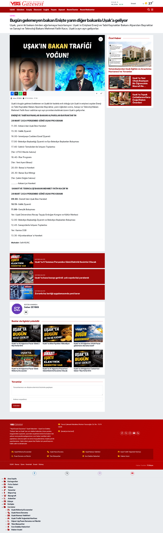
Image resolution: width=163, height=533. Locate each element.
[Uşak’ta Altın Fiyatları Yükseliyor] (57, 333)
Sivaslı (35, 464)
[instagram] (100, 473)
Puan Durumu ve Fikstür (22, 456)
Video (10, 487)
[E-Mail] (26, 312)
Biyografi (12, 496)
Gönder (16, 406)
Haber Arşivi (125, 456)
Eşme (23, 464)
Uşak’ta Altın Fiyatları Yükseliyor (56, 343)
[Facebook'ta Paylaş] (12, 93)
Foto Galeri (13, 484)
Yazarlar (11, 490)
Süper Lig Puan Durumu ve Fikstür (26, 521)
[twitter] (67, 473)
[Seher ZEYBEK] (17, 309)
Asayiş (29, 10)
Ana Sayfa (12, 479)
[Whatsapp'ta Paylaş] (20, 93)
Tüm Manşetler (55, 456)
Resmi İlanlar (72, 10)
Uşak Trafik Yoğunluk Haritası (130, 452)
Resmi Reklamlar (87, 10)
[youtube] (132, 473)
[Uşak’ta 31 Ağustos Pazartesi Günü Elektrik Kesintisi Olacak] (57, 358)
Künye (10, 501)
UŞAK (12, 10)
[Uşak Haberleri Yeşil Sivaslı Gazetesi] (27, 3)
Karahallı (29, 464)
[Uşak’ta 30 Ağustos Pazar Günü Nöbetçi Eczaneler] (26, 358)
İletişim (11, 504)
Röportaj (12, 493)
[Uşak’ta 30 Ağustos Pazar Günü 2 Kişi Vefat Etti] (26, 333)
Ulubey (41, 464)
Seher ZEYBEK (17, 98)
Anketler (12, 498)
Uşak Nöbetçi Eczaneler (22, 452)
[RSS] (138, 433)
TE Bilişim (150, 465)
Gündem (20, 10)
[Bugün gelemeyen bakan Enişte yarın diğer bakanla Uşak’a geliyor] (57, 63)
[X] (126, 433)
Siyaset (61, 10)
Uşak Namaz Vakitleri (92, 452)
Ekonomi (37, 10)
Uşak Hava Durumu (56, 452)
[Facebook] (122, 433)
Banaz (17, 464)
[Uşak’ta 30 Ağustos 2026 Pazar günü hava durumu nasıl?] (88, 333)
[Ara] (148, 9)
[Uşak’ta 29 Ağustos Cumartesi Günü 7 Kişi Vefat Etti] (88, 358)
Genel (12, 16)
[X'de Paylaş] (16, 93)
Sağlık (46, 10)
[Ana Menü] (151, 9)
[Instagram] (130, 433)
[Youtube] (134, 433)
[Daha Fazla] (25, 93)
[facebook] (34, 473)
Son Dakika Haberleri (92, 456)
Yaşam (54, 10)
